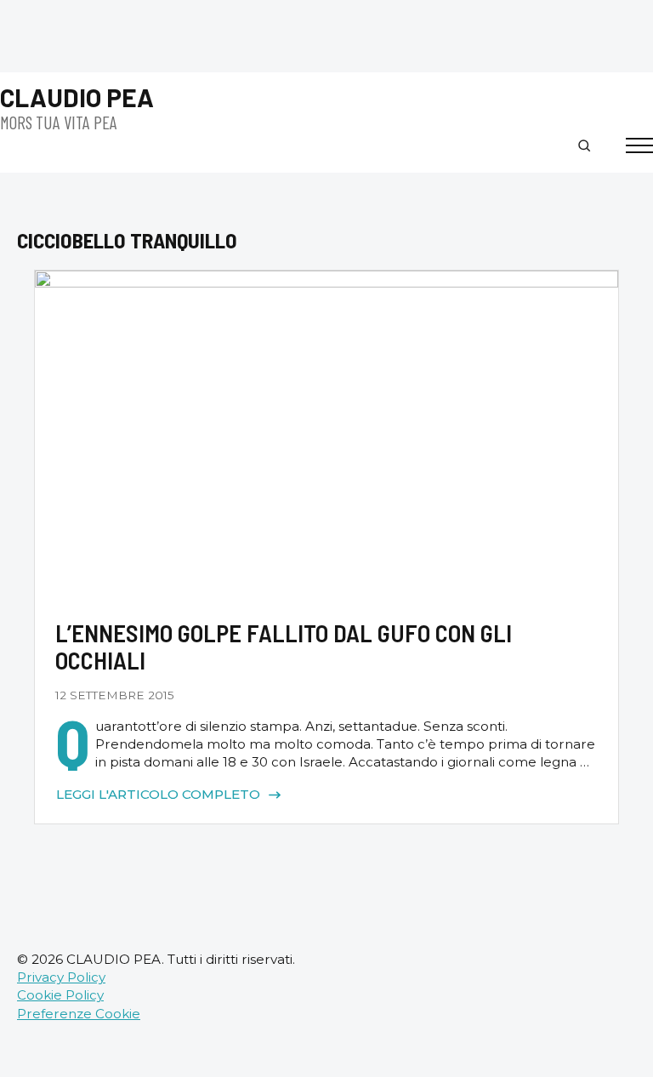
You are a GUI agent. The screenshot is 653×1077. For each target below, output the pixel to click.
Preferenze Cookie (78, 1014)
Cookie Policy (60, 995)
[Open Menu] (639, 145)
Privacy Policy (61, 977)
